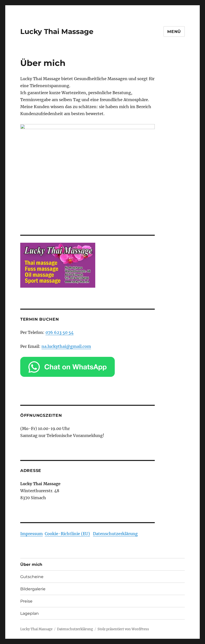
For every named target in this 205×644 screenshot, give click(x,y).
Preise (26, 601)
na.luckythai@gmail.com (66, 346)
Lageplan (29, 613)
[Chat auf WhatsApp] (87, 367)
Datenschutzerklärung (115, 533)
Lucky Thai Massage (57, 31)
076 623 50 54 (60, 332)
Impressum (31, 533)
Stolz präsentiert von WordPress (123, 629)
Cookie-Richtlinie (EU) (67, 533)
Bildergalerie (33, 589)
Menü (174, 31)
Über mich (31, 564)
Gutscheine (32, 576)
